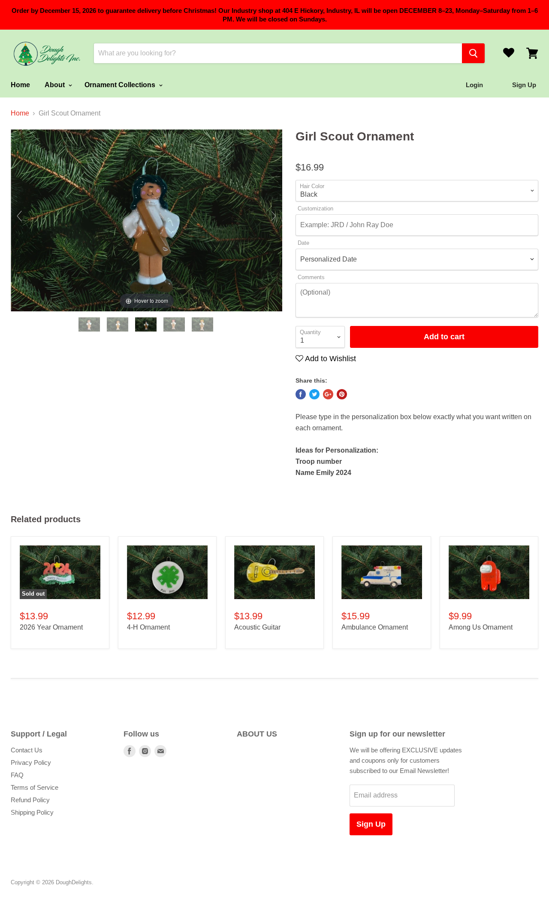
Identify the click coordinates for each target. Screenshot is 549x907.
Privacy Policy (31, 762)
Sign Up (371, 824)
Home (20, 84)
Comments (311, 277)
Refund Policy (30, 800)
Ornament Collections (120, 84)
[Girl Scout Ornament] (90, 324)
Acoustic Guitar (257, 627)
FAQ (17, 775)
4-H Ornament (148, 627)
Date (303, 243)
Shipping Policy (32, 812)
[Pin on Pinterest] (342, 394)
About (55, 84)
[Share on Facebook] (301, 394)
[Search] (473, 53)
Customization (315, 209)
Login (474, 84)
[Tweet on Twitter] (314, 394)
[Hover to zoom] (146, 219)
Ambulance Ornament (374, 627)
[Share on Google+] (328, 394)
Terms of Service (34, 787)
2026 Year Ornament (51, 627)
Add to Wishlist (329, 358)
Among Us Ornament (481, 627)
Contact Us (26, 750)
